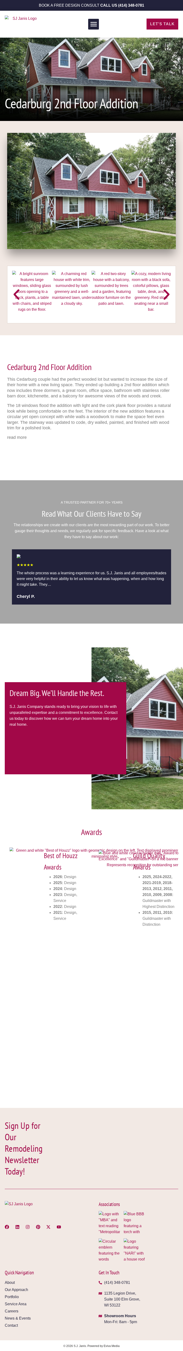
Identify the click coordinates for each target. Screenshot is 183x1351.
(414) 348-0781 (131, 5)
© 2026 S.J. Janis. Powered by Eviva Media (91, 1346)
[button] (93, 24)
